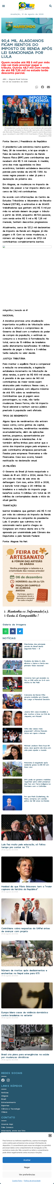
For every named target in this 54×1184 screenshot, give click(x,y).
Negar (27, 1167)
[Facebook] (3, 1080)
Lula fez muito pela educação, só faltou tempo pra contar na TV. (23, 846)
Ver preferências (27, 1174)
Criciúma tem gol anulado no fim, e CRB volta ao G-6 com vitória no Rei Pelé (36, 680)
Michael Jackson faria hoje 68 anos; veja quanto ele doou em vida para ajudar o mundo (37, 747)
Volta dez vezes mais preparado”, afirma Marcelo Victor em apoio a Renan (35, 731)
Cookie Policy (17, 1181)
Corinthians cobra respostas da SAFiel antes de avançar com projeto (25, 930)
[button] (50, 1135)
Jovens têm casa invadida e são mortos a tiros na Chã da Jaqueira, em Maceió (37, 714)
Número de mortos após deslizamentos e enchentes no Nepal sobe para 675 (24, 972)
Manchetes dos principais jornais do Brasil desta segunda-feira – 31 (34, 646)
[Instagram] (8, 1080)
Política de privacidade (32, 1181)
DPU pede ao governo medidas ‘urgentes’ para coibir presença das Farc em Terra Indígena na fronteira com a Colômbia (37, 782)
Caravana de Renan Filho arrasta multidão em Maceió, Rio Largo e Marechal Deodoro (37, 697)
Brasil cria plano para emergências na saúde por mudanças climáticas (25, 1056)
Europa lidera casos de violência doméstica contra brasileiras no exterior (24, 1014)
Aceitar (27, 1160)
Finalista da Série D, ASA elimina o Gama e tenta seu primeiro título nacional (36, 663)
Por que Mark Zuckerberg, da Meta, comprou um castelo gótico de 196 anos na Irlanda (36, 798)
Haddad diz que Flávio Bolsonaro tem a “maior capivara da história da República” (26, 888)
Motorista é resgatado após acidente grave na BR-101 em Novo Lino (36, 764)
